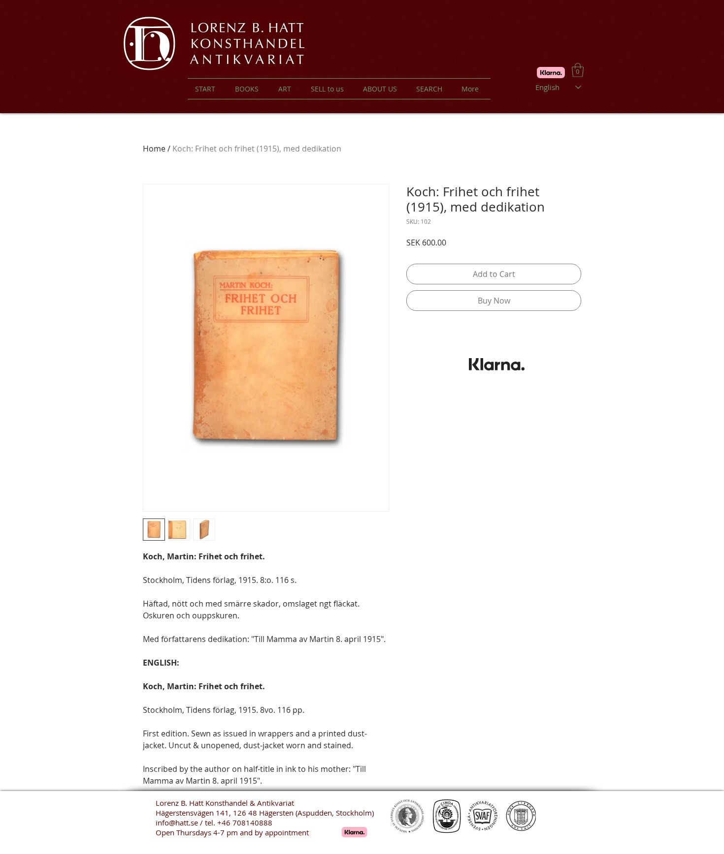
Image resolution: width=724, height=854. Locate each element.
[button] (578, 70)
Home (154, 148)
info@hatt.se (177, 822)
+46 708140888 (244, 822)
